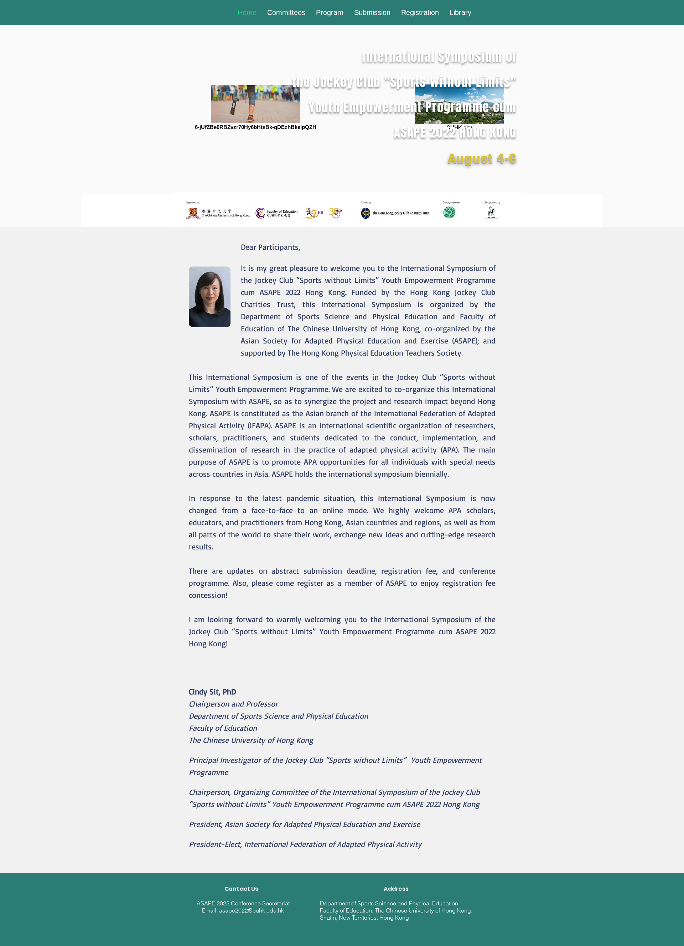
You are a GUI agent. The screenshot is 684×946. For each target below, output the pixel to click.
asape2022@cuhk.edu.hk (251, 910)
